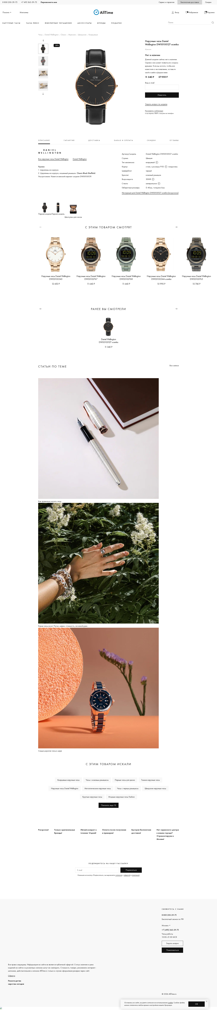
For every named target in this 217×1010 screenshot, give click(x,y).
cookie (170, 1002)
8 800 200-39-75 (10, 2)
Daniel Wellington (52, 35)
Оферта (11, 975)
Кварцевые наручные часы (68, 780)
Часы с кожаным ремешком (97, 780)
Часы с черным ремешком (127, 788)
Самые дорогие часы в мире (50, 751)
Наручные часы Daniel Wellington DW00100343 (55, 277)
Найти (212, 22)
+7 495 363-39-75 (29, 2)
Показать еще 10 (108, 805)
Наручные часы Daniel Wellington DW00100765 (196, 277)
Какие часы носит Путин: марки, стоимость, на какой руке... (63, 626)
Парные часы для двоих (125, 780)
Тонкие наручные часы (150, 780)
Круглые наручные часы (92, 797)
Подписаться (131, 870)
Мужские (72, 35)
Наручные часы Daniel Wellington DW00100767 (90, 277)
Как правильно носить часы (49, 501)
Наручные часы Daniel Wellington (64, 788)
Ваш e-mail (149, 82)
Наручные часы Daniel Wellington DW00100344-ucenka (161, 277)
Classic (63, 35)
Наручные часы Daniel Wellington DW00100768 (126, 277)
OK (196, 1004)
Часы (40, 35)
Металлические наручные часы (98, 788)
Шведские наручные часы (155, 788)
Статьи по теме (52, 366)
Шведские (82, 35)
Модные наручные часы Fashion (121, 797)
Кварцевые (93, 35)
